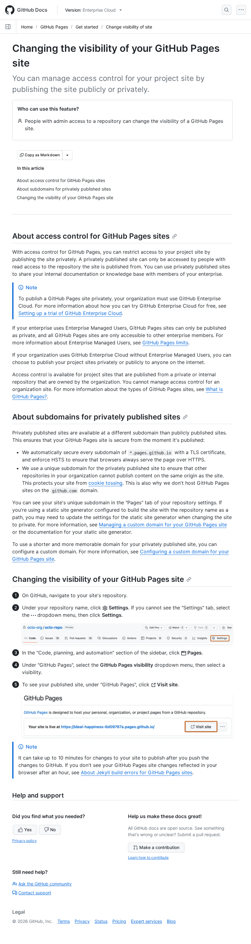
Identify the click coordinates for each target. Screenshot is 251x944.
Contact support (34, 892)
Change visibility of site (129, 26)
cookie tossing (105, 483)
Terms (64, 921)
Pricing (119, 921)
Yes (28, 829)
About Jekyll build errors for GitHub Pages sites (136, 772)
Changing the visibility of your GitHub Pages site (98, 579)
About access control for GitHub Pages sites (91, 236)
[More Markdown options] (67, 155)
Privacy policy (24, 840)
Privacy (82, 921)
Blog (171, 921)
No (53, 829)
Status (101, 921)
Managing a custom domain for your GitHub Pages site (163, 524)
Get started (87, 26)
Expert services (146, 921)
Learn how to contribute (148, 857)
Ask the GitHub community (45, 883)
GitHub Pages (54, 26)
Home (27, 26)
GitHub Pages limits (165, 342)
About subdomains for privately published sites (96, 416)
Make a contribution (159, 847)
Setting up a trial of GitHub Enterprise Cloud (70, 313)
